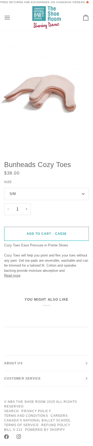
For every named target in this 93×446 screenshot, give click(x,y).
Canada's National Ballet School (37, 420)
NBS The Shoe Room (27, 402)
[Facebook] (6, 436)
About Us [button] (13, 363)
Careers (59, 416)
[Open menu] (12, 17)
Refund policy (55, 425)
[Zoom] (9, 143)
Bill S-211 (13, 430)
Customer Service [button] (22, 378)
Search (11, 411)
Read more (12, 275)
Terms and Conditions (26, 416)
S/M (13, 194)
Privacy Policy (36, 411)
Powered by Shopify (45, 430)
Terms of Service (21, 425)
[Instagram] (19, 436)
